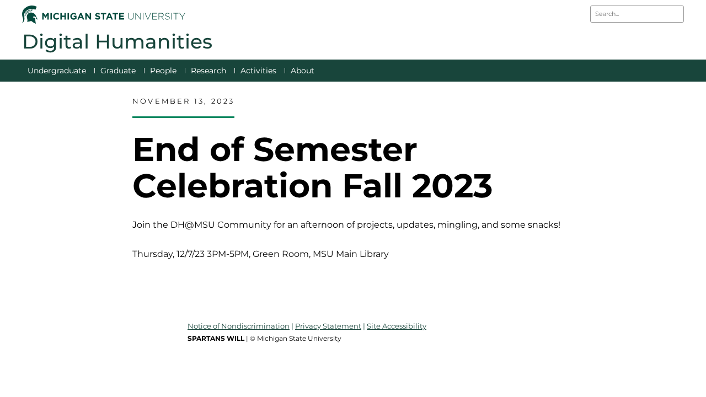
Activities (258, 71)
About (302, 71)
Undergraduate (57, 71)
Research (208, 71)
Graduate (118, 71)
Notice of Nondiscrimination (239, 325)
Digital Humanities (117, 41)
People (163, 71)
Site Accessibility (396, 325)
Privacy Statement (328, 325)
